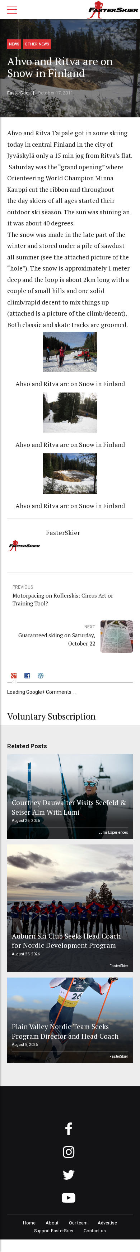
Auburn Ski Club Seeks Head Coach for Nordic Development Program (66, 940)
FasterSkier (18, 93)
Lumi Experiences (113, 832)
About (52, 1223)
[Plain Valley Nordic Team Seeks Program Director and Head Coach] (69, 1020)
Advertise (107, 1223)
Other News (37, 44)
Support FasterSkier (54, 1230)
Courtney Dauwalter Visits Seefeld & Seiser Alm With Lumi (69, 807)
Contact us (95, 1230)
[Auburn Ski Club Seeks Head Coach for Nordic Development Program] (69, 908)
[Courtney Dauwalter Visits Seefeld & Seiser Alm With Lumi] (69, 796)
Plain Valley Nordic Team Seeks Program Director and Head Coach (65, 1031)
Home (29, 1223)
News (14, 44)
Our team (78, 1223)
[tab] (14, 676)
